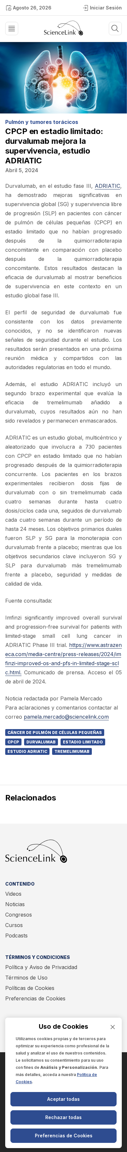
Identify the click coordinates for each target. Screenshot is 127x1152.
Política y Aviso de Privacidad (41, 967)
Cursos (14, 925)
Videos (13, 893)
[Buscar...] (11, 28)
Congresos (18, 914)
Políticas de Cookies (29, 988)
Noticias (15, 904)
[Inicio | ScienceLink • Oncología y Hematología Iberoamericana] (63, 33)
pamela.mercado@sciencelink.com (66, 716)
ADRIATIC (107, 186)
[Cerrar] (112, 1027)
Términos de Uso (26, 977)
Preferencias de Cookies (35, 998)
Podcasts (16, 935)
